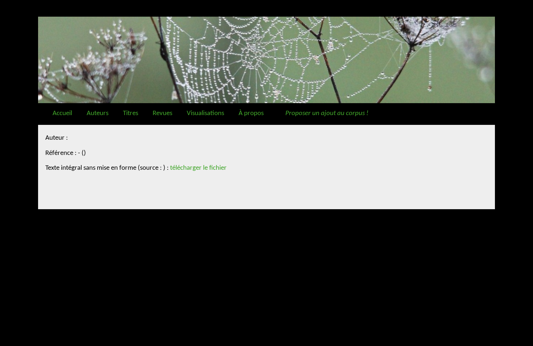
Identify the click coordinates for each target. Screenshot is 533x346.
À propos (251, 113)
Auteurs (97, 113)
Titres (130, 113)
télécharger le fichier (198, 168)
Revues (162, 113)
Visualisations (205, 113)
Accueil (62, 113)
